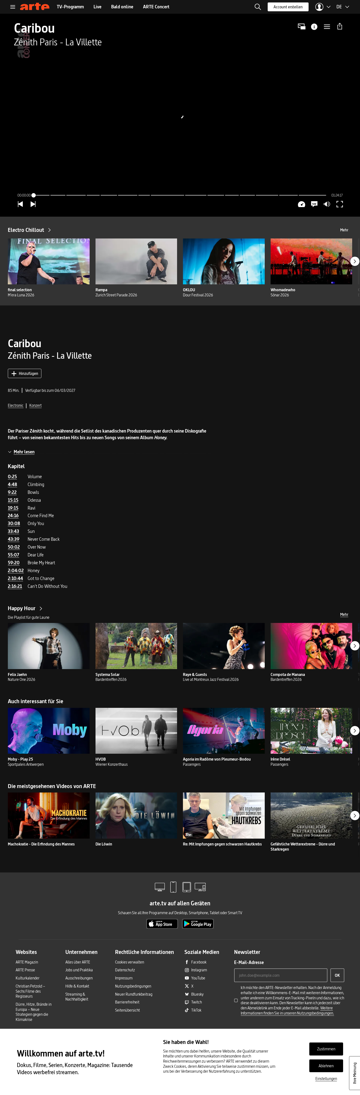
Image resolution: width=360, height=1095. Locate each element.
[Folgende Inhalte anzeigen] (355, 261)
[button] (258, 7)
